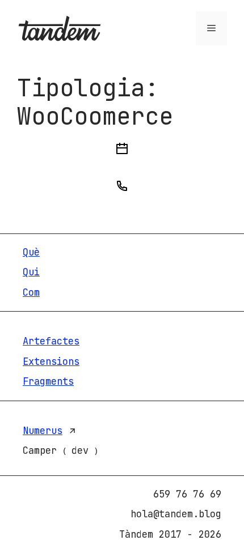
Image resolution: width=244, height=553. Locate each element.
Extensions (51, 361)
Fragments (48, 381)
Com (31, 292)
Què (31, 252)
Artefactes (51, 341)
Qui (31, 272)
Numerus (42, 430)
